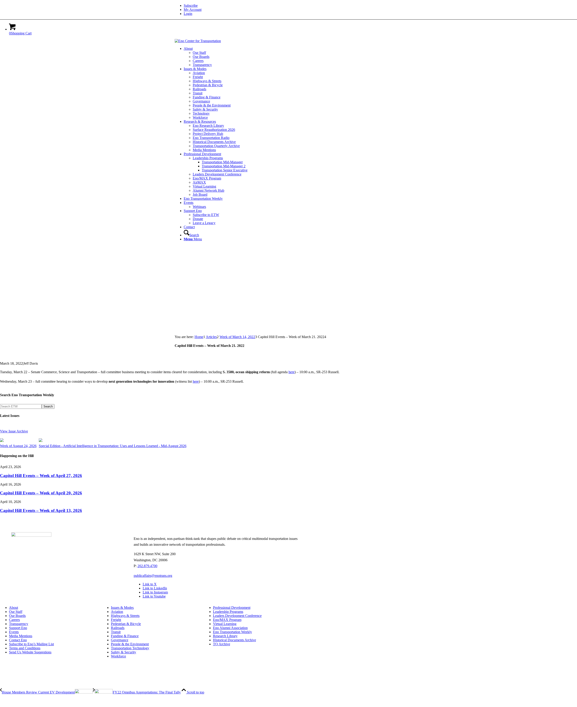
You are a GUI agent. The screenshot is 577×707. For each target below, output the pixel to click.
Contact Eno (18, 640)
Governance (119, 640)
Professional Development (231, 607)
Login (188, 14)
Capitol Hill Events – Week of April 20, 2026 (41, 493)
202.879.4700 (147, 566)
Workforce (118, 656)
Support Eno (18, 628)
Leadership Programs (228, 612)
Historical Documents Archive (234, 640)
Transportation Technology (130, 648)
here (291, 372)
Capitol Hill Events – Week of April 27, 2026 (41, 475)
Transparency (18, 624)
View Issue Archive (14, 431)
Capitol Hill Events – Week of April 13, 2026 (41, 510)
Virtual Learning (224, 624)
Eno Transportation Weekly (232, 632)
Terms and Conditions (24, 648)
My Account (192, 9)
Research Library (225, 636)
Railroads (117, 628)
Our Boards (17, 616)
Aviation (117, 612)
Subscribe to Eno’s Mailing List (31, 644)
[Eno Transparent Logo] (31, 535)
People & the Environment (130, 644)
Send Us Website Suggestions (30, 652)
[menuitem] (293, 6)
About (13, 607)
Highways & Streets (125, 616)
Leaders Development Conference (237, 616)
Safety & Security (123, 652)
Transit (116, 632)
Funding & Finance (125, 636)
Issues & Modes (122, 607)
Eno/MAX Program (227, 620)
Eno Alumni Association (230, 628)
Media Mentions (20, 636)
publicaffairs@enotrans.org (153, 575)
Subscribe (191, 5)
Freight (116, 620)
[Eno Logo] (198, 41)
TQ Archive (221, 644)
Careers (14, 620)
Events (14, 632)
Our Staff (15, 612)
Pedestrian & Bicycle (126, 624)
